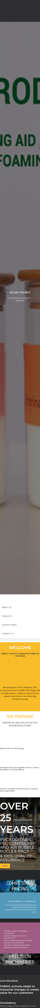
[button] (20, 925)
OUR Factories (9, 911)
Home (5, 884)
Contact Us (8, 919)
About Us (6, 893)
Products (7, 902)
